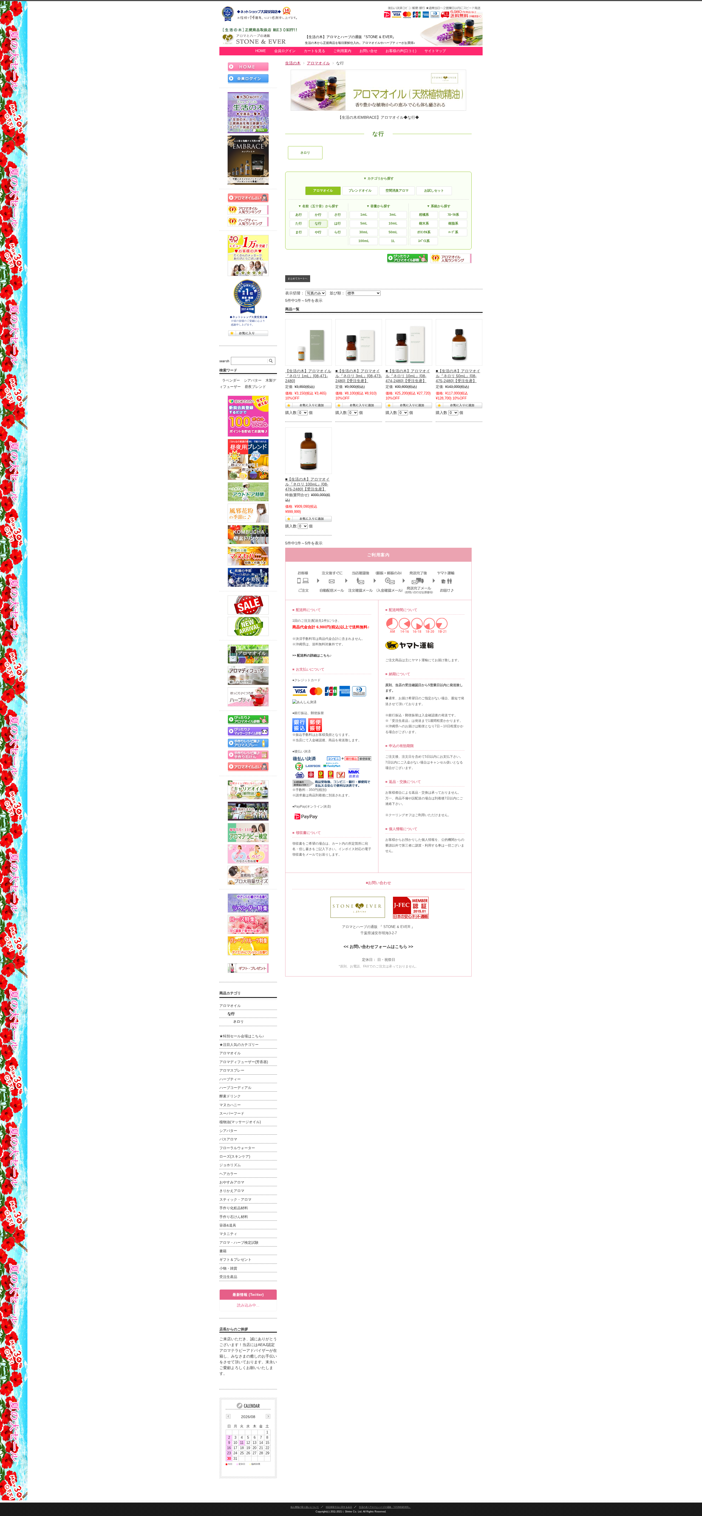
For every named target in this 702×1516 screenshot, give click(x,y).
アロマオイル (318, 63)
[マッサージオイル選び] (248, 731)
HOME (260, 51)
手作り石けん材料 (233, 1217)
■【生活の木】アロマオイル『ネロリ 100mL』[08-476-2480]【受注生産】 (307, 484)
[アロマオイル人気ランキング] (248, 210)
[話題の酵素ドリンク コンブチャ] (248, 534)
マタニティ (228, 1234)
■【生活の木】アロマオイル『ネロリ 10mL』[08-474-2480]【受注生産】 (408, 376)
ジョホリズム (230, 1165)
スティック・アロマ (235, 1200)
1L (393, 241)
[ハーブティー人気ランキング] (248, 221)
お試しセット (434, 190)
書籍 (223, 1251)
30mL (363, 232)
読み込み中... (248, 1305)
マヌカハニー (230, 1105)
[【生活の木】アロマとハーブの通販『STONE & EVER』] (262, 44)
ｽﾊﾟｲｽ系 (424, 241)
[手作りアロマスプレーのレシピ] (248, 743)
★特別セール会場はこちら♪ (241, 1036)
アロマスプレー (231, 1070)
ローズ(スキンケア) (234, 1157)
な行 (318, 223)
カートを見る (314, 51)
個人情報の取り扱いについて (304, 1507)
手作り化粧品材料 (233, 1208)
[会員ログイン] (248, 79)
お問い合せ (368, 51)
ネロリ (305, 153)
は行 (337, 223)
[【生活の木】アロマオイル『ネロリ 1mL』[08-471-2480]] (308, 342)
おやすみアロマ (231, 1182)
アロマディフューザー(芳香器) (243, 1062)
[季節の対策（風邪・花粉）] (248, 513)
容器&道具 (227, 1225)
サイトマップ (435, 51)
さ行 (337, 215)
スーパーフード (231, 1113)
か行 (318, 215)
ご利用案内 (342, 51)
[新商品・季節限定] (248, 626)
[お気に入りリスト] (248, 333)
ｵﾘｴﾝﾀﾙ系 (424, 232)
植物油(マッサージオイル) (240, 1122)
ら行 (337, 232)
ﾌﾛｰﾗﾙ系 (453, 215)
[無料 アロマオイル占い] (248, 198)
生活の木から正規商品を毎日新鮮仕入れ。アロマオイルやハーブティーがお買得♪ (360, 42)
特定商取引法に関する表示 (339, 1507)
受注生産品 (228, 1277)
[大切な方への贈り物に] (248, 968)
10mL (393, 223)
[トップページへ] (248, 67)
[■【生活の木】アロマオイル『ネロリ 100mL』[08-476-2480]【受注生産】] (308, 450)
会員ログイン (285, 51)
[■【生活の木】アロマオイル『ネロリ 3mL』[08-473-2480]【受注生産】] (358, 342)
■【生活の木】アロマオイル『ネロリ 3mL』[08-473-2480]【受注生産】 (358, 376)
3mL (392, 215)
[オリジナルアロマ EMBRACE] (248, 160)
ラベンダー (231, 380)
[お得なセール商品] (248, 605)
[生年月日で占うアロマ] (248, 767)
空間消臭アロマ (397, 190)
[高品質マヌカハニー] (248, 556)
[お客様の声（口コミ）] (248, 255)
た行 (298, 223)
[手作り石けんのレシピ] (248, 755)
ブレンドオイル (360, 190)
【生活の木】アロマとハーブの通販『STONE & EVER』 (350, 37)
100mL (363, 241)
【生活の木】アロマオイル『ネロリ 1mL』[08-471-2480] (308, 376)
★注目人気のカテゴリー (239, 1045)
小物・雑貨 (228, 1268)
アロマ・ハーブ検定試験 (239, 1243)
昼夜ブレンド (255, 387)
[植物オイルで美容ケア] (248, 577)
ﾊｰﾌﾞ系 (453, 232)
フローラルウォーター (237, 1148)
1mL (363, 215)
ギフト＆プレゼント (235, 1260)
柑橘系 (424, 215)
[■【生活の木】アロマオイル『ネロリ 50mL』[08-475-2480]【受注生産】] (459, 342)
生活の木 (293, 63)
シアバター (253, 380)
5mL (363, 223)
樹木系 (424, 223)
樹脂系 (453, 223)
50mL (393, 232)
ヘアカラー (228, 1174)
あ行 (298, 215)
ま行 (298, 232)
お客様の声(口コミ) (401, 51)
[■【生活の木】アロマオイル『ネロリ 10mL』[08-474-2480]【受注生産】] (409, 342)
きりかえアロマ (231, 1191)
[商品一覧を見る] (248, 112)
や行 (318, 232)
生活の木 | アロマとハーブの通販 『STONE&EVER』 (385, 1507)
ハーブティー (230, 1079)
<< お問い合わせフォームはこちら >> (378, 946)
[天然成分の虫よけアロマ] (248, 491)
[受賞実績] (248, 303)
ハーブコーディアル (235, 1088)
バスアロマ (228, 1139)
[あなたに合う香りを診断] (248, 720)
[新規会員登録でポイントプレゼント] (248, 416)
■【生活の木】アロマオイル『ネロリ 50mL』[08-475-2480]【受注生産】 (458, 376)
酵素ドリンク (230, 1096)
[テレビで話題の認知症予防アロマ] (248, 459)
